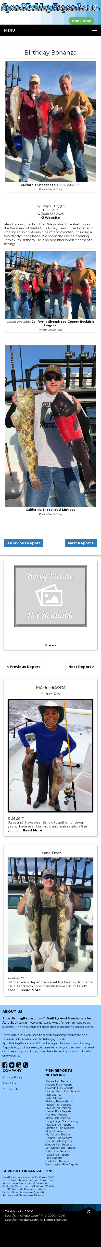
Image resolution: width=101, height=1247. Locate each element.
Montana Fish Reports (59, 1128)
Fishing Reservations (59, 1101)
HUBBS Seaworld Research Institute (24, 1189)
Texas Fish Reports (57, 1154)
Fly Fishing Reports (58, 1108)
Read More (32, 830)
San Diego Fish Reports (60, 1147)
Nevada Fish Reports (58, 1138)
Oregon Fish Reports (58, 1144)
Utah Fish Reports (57, 1161)
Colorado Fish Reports (59, 1088)
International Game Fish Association (24, 1183)
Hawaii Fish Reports (58, 1111)
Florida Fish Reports (58, 1104)
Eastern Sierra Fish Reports (62, 1091)
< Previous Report (23, 543)
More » (50, 645)
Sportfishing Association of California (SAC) (28, 1177)
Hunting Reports (56, 1114)
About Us (9, 1083)
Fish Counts (53, 1094)
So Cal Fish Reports (57, 1151)
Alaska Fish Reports (58, 1081)
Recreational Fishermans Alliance (22, 1195)
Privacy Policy (12, 1077)
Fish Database (54, 1098)
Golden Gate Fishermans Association (24, 1192)
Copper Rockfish (81, 321)
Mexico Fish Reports (58, 1124)
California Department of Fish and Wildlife (28, 1186)
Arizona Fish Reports (58, 1084)
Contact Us (10, 1089)
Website (52, 217)
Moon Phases (54, 1131)
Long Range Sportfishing (61, 1121)
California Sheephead (38, 185)
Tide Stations (53, 1158)
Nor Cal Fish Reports (58, 1141)
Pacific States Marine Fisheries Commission (28, 1180)
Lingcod (50, 325)
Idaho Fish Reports (57, 1118)
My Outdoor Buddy (57, 1134)
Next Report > (81, 543)
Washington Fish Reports (61, 1164)
